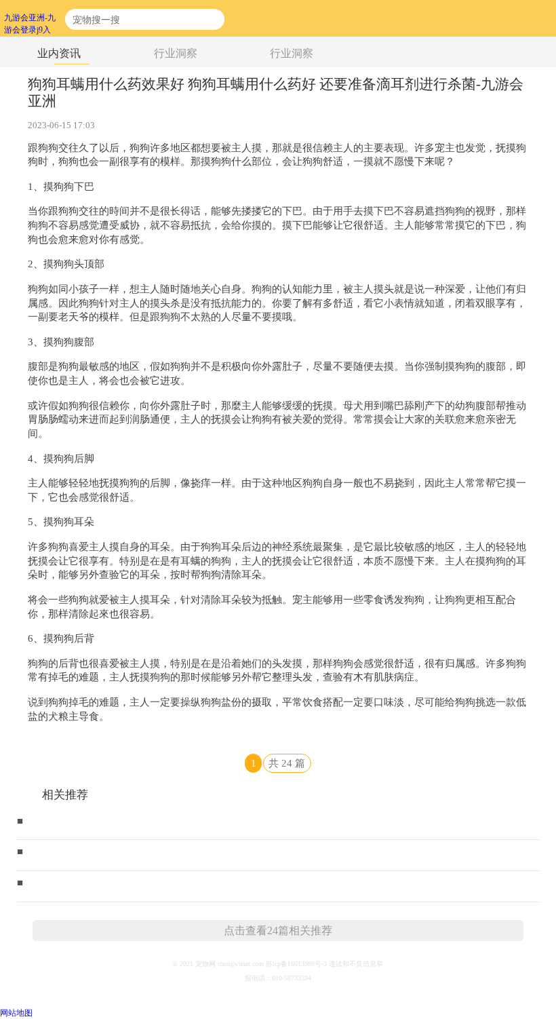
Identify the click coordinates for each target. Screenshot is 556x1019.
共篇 (287, 763)
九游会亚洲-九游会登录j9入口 (30, 19)
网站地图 (16, 1013)
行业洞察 (175, 52)
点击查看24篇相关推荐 (278, 930)
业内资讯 (59, 52)
